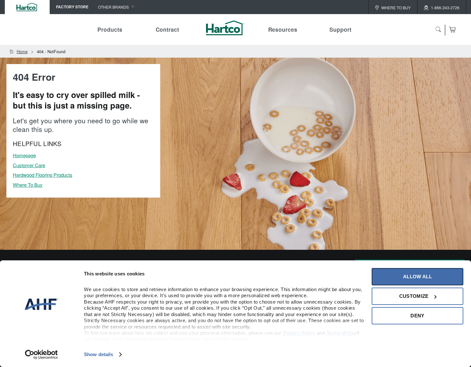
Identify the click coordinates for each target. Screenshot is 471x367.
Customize (414, 296)
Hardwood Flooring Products (42, 174)
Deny (417, 315)
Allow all (417, 276)
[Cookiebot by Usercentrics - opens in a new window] (41, 354)
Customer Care (29, 165)
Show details (98, 354)
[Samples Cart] (452, 29)
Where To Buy (28, 184)
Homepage (24, 155)
